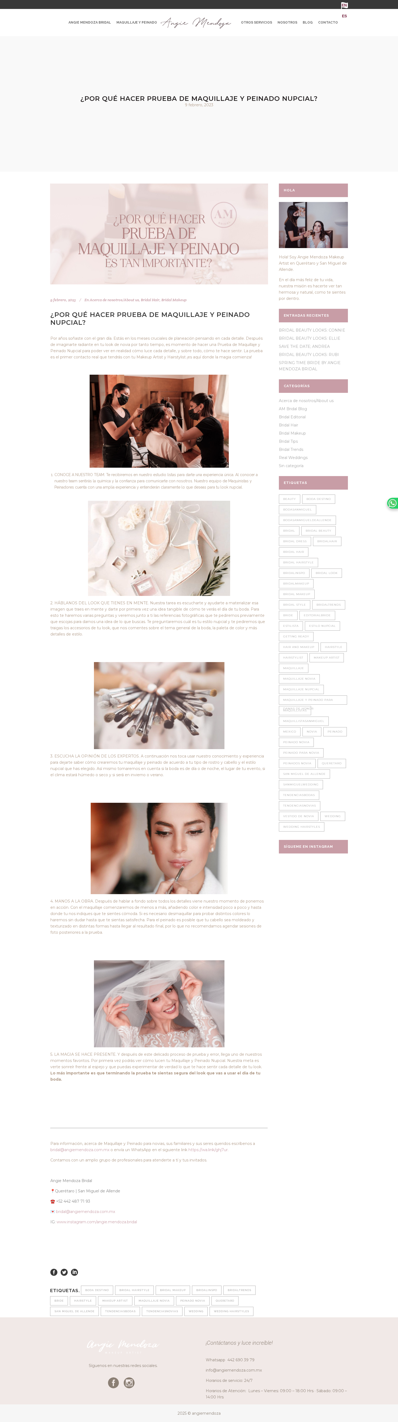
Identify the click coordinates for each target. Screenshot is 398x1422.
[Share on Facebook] (53, 1272)
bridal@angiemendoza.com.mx (79, 1149)
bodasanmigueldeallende (307, 520)
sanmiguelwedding (301, 784)
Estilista (291, 626)
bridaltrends (239, 1290)
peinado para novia (301, 753)
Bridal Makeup (174, 299)
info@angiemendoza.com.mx (234, 1370)
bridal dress (295, 541)
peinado (335, 731)
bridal (289, 530)
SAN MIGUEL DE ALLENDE (74, 1311)
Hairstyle (83, 1300)
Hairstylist (293, 657)
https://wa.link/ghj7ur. (208, 1149)
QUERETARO (225, 1300)
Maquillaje (293, 668)
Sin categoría (291, 465)
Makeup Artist (115, 1300)
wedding (196, 1311)
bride (59, 1300)
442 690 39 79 (241, 1359)
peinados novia (297, 763)
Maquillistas (295, 710)
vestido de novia (298, 816)
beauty (289, 499)
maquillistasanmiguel (303, 721)
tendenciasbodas (120, 1311)
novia (312, 731)
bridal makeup (173, 1290)
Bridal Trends (291, 449)
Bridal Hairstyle (134, 1290)
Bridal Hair (150, 299)
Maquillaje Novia (154, 1300)
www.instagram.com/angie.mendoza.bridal (97, 1221)
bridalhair (327, 541)
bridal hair (293, 552)
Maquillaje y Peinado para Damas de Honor (308, 701)
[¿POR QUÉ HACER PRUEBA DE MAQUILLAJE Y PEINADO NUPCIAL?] (159, 234)
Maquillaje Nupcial (301, 689)
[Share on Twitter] (64, 1272)
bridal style (294, 604)
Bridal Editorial (292, 417)
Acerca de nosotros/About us (114, 299)
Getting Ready (296, 636)
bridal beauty (318, 530)
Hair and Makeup (298, 647)
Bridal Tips (288, 441)
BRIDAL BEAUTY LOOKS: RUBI (309, 354)
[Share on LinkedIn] (74, 1272)
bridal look (327, 573)
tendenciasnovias (162, 1311)
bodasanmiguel (297, 509)
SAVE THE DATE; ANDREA (304, 346)
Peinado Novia (192, 1300)
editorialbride (317, 615)
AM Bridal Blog (293, 408)
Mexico (289, 731)
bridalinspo (206, 1290)
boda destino (97, 1290)
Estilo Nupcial (322, 626)
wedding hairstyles (231, 1311)
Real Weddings (293, 457)
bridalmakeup (296, 583)
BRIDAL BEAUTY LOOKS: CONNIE (312, 330)
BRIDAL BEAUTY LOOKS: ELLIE (309, 338)
